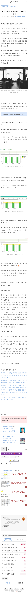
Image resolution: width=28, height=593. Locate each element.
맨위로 (22, 588)
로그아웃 (16, 588)
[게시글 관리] (8, 457)
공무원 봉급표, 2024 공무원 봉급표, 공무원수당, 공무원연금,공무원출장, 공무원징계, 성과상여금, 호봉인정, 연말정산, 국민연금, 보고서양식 (11, 521)
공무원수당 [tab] (20, 539)
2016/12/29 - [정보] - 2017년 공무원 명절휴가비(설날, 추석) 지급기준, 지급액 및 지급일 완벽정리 (14, 392)
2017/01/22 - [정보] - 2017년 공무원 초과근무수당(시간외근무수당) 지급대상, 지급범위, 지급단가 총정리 (14, 375)
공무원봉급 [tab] (8, 539)
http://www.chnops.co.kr (8, 436)
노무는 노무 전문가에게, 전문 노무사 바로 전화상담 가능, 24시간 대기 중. (10, 431)
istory (12, 591)
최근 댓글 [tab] (20, 583)
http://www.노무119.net (7, 426)
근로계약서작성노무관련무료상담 (9, 439)
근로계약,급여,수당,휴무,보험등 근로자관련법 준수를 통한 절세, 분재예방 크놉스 (10, 441)
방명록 (11, 588)
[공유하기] (6, 457)
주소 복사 (3, 449)
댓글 (2, 511)
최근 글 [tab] (8, 583)
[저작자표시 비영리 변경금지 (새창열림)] (17, 456)
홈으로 (6, 588)
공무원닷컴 (15, 2)
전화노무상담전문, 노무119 (10, 428)
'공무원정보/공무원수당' (9, 470)
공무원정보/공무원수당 (20, 16)
